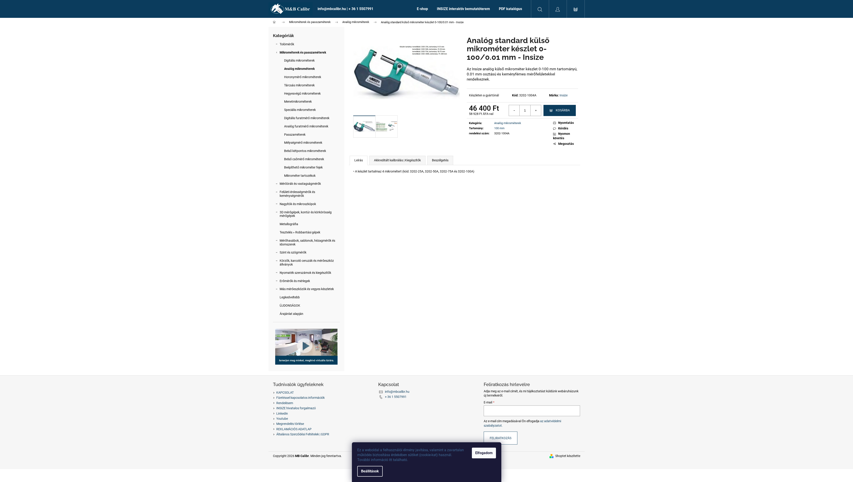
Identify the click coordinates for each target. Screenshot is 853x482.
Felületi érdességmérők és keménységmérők (297, 193)
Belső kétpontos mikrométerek (305, 151)
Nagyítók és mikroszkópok (298, 204)
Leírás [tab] (358, 160)
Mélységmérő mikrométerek (303, 142)
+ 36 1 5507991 (396, 397)
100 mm (499, 128)
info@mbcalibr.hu (397, 391)
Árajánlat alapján (291, 314)
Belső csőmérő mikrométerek (304, 159)
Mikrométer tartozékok (300, 175)
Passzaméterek (295, 134)
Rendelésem (284, 403)
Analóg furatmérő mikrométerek (306, 126)
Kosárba (563, 110)
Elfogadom (484, 453)
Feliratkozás (500, 438)
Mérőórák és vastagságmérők (300, 183)
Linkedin (282, 413)
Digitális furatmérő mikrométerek (306, 118)
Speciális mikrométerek (300, 110)
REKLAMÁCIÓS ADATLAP (294, 429)
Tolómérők (287, 44)
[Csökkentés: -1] (514, 110)
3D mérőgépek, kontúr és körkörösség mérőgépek (306, 214)
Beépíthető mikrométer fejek (303, 167)
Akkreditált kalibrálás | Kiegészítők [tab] (397, 160)
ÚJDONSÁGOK (290, 305)
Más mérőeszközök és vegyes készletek (307, 289)
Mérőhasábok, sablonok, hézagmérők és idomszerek (307, 242)
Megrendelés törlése (290, 424)
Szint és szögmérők (293, 252)
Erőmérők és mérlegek (295, 281)
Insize (564, 95)
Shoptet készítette (567, 456)
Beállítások (370, 471)
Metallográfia (289, 224)
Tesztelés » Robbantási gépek (300, 232)
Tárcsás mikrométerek (299, 85)
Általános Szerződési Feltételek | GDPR (302, 434)
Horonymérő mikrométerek (302, 77)
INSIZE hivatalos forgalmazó (296, 408)
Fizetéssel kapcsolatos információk (300, 397)
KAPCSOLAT (285, 392)
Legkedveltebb (290, 297)
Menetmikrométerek (298, 101)
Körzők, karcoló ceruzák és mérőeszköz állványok (307, 262)
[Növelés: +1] (535, 110)
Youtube (282, 418)
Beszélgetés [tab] (440, 160)
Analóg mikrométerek (299, 69)
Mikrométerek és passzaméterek (303, 52)
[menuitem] (362, 9)
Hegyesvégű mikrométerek (302, 93)
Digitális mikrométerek (299, 60)
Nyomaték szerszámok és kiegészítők (305, 272)
